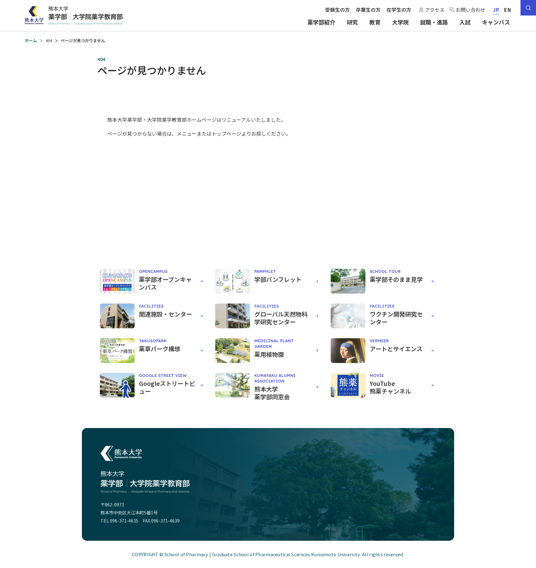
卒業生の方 (368, 9)
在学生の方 (398, 9)
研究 (352, 22)
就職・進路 (434, 22)
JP (496, 9)
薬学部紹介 (321, 22)
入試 (465, 22)
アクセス (434, 9)
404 (49, 40)
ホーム (31, 40)
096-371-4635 (124, 520)
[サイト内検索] (528, 7)
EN (507, 9)
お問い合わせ (470, 9)
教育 (375, 22)
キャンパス (496, 22)
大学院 (400, 22)
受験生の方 (337, 9)
